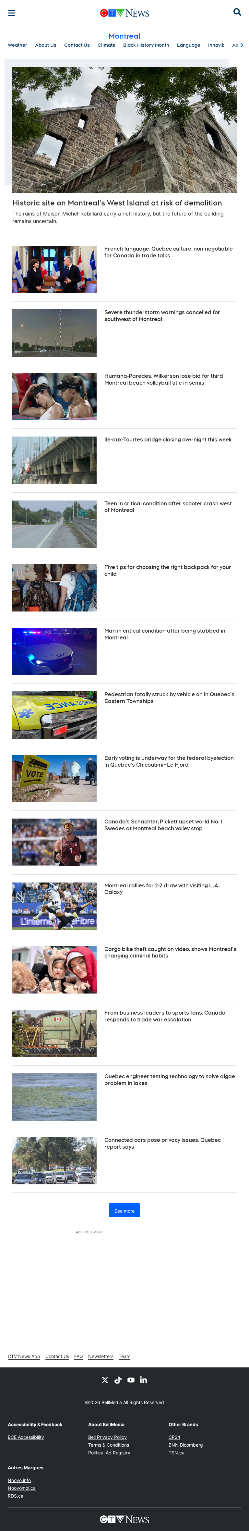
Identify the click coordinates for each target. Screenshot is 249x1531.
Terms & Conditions (108, 1445)
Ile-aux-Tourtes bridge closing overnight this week (168, 440)
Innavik (216, 45)
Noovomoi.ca (22, 1488)
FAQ (78, 1356)
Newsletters (100, 1356)
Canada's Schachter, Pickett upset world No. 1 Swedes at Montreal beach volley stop (163, 825)
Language (188, 45)
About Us (45, 45)
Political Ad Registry (109, 1452)
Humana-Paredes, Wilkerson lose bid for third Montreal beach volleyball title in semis (163, 379)
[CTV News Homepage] (124, 13)
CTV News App (24, 1356)
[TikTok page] (118, 1380)
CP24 (174, 1437)
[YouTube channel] (131, 1380)
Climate (106, 45)
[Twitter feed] (105, 1380)
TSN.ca (176, 1452)
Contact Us (77, 45)
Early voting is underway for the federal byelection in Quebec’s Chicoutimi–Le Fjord (169, 761)
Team (124, 1356)
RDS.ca (15, 1496)
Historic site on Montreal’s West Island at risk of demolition (117, 203)
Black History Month (146, 45)
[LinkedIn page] (144, 1380)
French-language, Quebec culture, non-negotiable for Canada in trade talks (168, 252)
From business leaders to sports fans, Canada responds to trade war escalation (165, 1016)
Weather (17, 45)
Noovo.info (19, 1480)
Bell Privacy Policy (107, 1437)
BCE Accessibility (26, 1437)
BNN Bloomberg (186, 1445)
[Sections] (11, 12)
